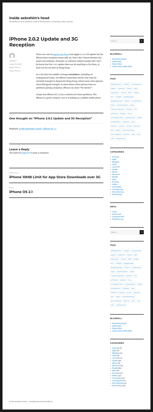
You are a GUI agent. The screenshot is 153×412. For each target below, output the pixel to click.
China (114, 164)
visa (138, 134)
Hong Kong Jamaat (119, 59)
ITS (135, 109)
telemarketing (128, 130)
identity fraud (122, 105)
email (123, 92)
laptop (122, 113)
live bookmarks (117, 118)
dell (135, 88)
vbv (133, 134)
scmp (129, 126)
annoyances (136, 84)
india (132, 105)
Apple (11, 67)
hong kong (136, 101)
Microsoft (116, 174)
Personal (115, 182)
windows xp (120, 138)
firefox (136, 92)
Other (114, 179)
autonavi (121, 88)
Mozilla (115, 177)
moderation (115, 122)
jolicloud (114, 113)
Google (118, 97)
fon (112, 97)
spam (118, 130)
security (137, 126)
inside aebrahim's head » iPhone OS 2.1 (37, 128)
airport (126, 84)
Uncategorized (117, 189)
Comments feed (118, 217)
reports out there (61, 54)
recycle (121, 126)
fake (130, 92)
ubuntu (126, 134)
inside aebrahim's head (29, 18)
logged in (25, 153)
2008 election (116, 84)
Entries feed (116, 214)
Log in (114, 212)
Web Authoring (118, 192)
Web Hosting (117, 194)
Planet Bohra (117, 64)
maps (139, 118)
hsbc (113, 105)
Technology (116, 187)
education (115, 92)
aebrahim (13, 61)
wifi (112, 138)
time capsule (116, 134)
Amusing (115, 157)
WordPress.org (117, 219)
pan (133, 122)
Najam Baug (116, 62)
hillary (127, 101)
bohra (129, 88)
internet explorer (117, 109)
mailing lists (130, 118)
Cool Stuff (116, 167)
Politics (114, 126)
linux (130, 113)
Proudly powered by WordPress (41, 402)
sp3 (112, 130)
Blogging (115, 162)
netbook (126, 122)
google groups (116, 101)
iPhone (17, 67)
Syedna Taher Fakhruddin (122, 67)
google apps (129, 97)
